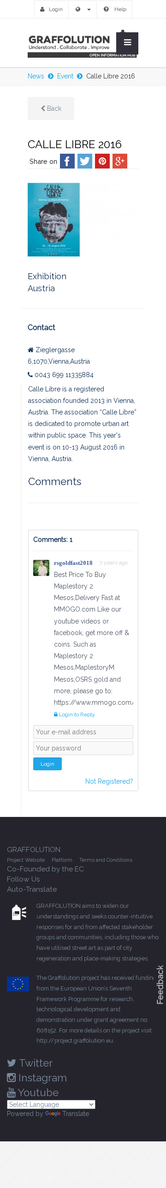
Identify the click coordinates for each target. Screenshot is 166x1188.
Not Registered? (109, 781)
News (36, 76)
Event (65, 76)
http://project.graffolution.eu (74, 1040)
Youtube (37, 1092)
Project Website (26, 860)
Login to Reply (76, 714)
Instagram (41, 1078)
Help (119, 9)
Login (56, 9)
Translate (75, 1113)
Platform (62, 860)
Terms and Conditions (105, 860)
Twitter (35, 1063)
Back (53, 108)
